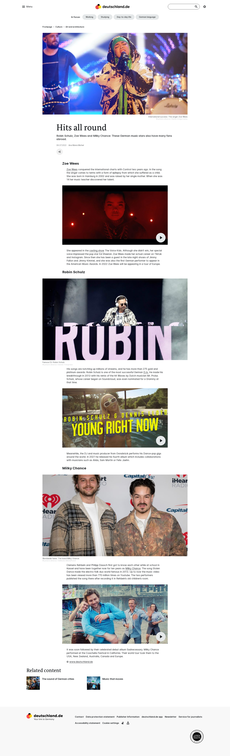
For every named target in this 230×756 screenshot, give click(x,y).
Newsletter (170, 716)
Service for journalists (190, 716)
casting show (96, 250)
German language (147, 17)
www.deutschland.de (81, 661)
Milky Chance (133, 568)
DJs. (145, 372)
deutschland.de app (152, 716)
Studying (105, 17)
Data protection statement (100, 716)
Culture (58, 27)
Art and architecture (75, 27)
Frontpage (47, 27)
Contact (79, 716)
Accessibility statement (87, 723)
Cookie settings (110, 723)
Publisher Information (128, 716)
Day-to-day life (124, 17)
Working (89, 17)
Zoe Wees (72, 169)
